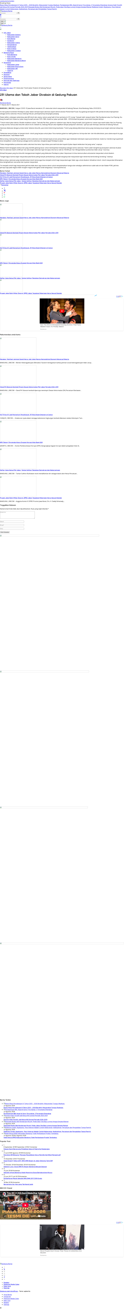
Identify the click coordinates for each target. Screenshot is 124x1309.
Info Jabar (7, 33)
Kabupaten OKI (12, 68)
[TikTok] (4, 1277)
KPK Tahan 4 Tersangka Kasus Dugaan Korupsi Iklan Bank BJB (21, 179)
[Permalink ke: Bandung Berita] (1, 101)
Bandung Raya (9, 53)
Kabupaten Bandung (14, 59)
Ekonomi (7, 74)
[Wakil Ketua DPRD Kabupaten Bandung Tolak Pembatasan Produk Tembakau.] (31, 1134)
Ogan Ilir (10, 70)
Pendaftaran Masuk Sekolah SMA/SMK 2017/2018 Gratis (23, 1178)
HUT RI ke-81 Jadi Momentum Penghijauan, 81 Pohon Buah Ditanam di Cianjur (26, 177)
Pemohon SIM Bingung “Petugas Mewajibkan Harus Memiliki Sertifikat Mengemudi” (32, 1155)
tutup (2, 21)
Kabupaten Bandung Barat (16, 61)
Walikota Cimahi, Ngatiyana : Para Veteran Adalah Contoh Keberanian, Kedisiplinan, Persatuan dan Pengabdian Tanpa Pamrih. (47, 1131)
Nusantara (7, 63)
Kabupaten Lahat (13, 65)
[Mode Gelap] (0, 15)
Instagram (7, 1297)
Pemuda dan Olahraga (11, 80)
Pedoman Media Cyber (11, 1284)
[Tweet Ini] (5, 191)
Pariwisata (7, 82)
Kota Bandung (12, 55)
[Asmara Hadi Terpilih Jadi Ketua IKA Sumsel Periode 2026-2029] (26, 1116)
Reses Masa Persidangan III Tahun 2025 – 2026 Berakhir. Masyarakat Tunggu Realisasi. (30, 5)
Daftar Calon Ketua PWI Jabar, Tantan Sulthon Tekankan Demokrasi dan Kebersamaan (30, 181)
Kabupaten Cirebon (14, 51)
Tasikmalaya (11, 47)
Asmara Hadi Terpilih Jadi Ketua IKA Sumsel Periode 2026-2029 (25, 1119)
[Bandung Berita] (6, 11)
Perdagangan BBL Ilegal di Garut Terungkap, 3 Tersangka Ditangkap (83, 5)
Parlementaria (9, 78)
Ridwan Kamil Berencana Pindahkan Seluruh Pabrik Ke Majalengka (27, 1149)
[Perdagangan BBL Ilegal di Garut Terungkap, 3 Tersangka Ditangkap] (28, 1110)
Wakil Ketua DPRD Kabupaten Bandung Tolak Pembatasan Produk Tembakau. (30, 1137)
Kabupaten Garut (13, 37)
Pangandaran (12, 45)
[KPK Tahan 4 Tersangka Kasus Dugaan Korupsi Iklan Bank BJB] (11, 261)
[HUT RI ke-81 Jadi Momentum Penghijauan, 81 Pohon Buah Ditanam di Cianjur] (11, 246)
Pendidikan (7, 72)
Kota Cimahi (11, 57)
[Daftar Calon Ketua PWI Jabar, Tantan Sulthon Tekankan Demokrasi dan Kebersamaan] (11, 276)
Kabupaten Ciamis (13, 43)
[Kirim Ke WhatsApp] (4, 197)
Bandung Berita (5, 103)
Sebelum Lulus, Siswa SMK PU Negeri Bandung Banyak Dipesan (25, 1167)
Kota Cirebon (11, 49)
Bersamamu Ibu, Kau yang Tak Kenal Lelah (18, 1184)
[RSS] (4, 1279)
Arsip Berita (8, 1295)
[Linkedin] (4, 1273)
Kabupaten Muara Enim (15, 66)
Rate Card (7, 1286)
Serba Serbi (8, 76)
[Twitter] (4, 1269)
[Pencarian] (0, 17)
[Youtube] (4, 1275)
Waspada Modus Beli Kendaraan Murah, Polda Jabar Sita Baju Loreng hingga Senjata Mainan (60, 7)
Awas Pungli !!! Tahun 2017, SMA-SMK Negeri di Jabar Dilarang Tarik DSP (28, 1161)
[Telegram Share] (4, 195)
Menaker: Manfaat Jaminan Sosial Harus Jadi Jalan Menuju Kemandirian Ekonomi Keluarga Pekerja (34, 173)
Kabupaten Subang (14, 35)
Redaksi (6, 1282)
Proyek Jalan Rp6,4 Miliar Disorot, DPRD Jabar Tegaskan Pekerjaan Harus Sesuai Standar (31, 183)
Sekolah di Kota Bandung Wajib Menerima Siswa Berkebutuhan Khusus (28, 1172)
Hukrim (6, 84)
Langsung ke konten (7, 1)
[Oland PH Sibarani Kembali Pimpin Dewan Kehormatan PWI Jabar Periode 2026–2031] (11, 231)
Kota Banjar (11, 39)
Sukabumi (10, 41)
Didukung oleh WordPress (9, 1291)
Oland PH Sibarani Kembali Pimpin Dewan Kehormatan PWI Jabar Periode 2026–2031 (29, 175)
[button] (18, 13)
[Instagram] (4, 1271)
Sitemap (6, 1288)
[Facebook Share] (4, 188)
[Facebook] (4, 1267)
